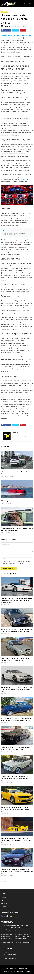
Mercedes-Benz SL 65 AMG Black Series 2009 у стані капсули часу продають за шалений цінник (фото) (16, 689)
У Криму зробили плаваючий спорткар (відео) (16, 501)
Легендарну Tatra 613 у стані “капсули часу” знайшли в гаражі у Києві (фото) (16, 748)
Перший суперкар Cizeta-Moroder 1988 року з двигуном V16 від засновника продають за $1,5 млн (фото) (16, 600)
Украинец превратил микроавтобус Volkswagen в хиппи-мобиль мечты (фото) (17, 529)
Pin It (23, 30)
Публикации (5, 11)
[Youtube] (3, 916)
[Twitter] (4, 916)
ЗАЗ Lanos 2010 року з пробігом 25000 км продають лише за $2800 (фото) (15, 659)
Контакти (4, 903)
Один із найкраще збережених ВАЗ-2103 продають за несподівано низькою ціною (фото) (15, 778)
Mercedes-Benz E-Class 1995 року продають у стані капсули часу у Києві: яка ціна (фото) (16, 630)
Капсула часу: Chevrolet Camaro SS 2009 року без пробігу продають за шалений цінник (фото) (16, 809)
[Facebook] (1, 916)
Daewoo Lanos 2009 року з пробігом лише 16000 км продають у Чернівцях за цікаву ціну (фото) (17, 871)
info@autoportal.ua (24, 938)
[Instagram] (6, 916)
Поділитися (6, 30)
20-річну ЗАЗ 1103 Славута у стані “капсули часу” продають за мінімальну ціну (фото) (16, 719)
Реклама (3, 906)
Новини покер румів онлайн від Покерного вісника (16, 35)
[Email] (11, 916)
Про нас (3, 900)
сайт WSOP (22, 179)
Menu (30, 3)
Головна (3, 897)
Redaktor (7, 26)
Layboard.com (27, 942)
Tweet (16, 30)
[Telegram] (8, 916)
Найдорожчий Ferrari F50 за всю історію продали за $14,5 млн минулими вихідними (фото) (16, 840)
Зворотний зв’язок (10, 958)
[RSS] (9, 916)
